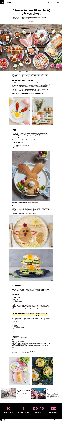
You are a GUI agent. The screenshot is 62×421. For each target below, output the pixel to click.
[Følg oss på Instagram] (4, 420)
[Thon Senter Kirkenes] (6, 2)
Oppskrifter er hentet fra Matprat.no (19, 355)
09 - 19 (51, 2)
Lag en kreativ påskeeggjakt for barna (23, 391)
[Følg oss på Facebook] (1, 420)
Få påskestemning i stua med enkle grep (52, 390)
